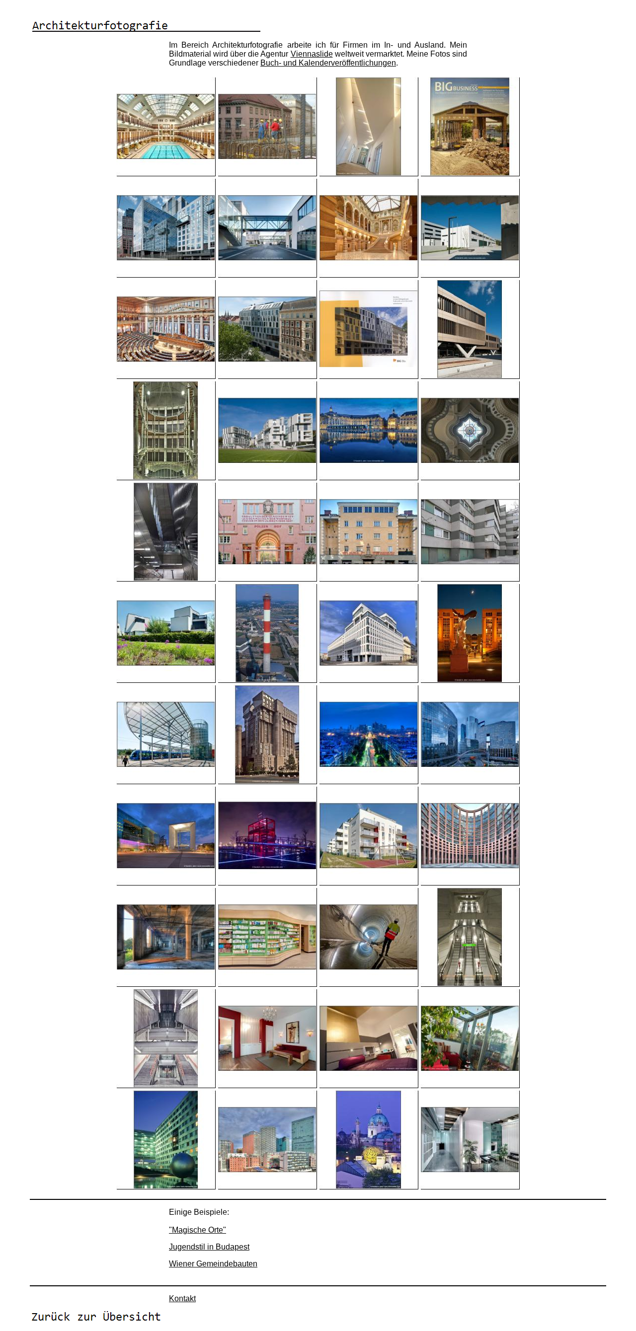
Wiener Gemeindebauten (213, 1263)
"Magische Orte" (197, 1230)
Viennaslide (312, 54)
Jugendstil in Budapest (209, 1247)
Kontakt (182, 1298)
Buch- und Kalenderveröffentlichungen (328, 63)
